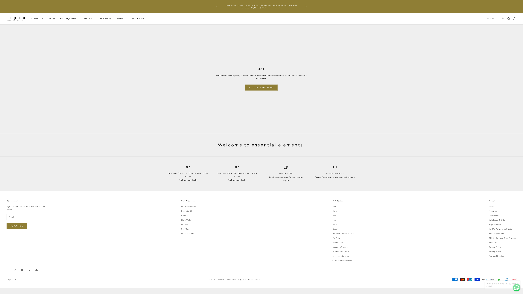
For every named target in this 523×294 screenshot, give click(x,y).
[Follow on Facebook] (8, 270)
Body (334, 224)
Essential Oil (186, 211)
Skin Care (185, 229)
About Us (493, 211)
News (491, 206)
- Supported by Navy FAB (248, 280)
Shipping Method (496, 233)
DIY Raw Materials (189, 206)
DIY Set (184, 224)
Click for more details (272, 8)
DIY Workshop (187, 233)
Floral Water (186, 220)
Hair (334, 215)
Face (334, 206)
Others (335, 229)
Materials (87, 18)
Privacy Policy (495, 251)
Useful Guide (136, 18)
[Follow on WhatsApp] (29, 270)
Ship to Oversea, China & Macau (502, 238)
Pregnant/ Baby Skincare (343, 233)
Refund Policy (495, 247)
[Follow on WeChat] (36, 270)
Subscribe (16, 226)
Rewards (493, 242)
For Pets (336, 238)
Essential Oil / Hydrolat (62, 18)
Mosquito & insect (340, 247)
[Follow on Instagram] (15, 270)
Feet (334, 220)
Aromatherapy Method (342, 251)
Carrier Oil (185, 215)
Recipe (120, 19)
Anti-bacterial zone (340, 256)
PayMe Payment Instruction (501, 229)
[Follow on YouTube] (22, 270)
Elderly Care (337, 242)
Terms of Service (496, 256)
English (490, 19)
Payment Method (496, 224)
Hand (334, 211)
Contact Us (494, 215)
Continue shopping (261, 87)
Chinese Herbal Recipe (342, 260)
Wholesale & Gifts (497, 220)
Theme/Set (104, 18)
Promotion (37, 18)
